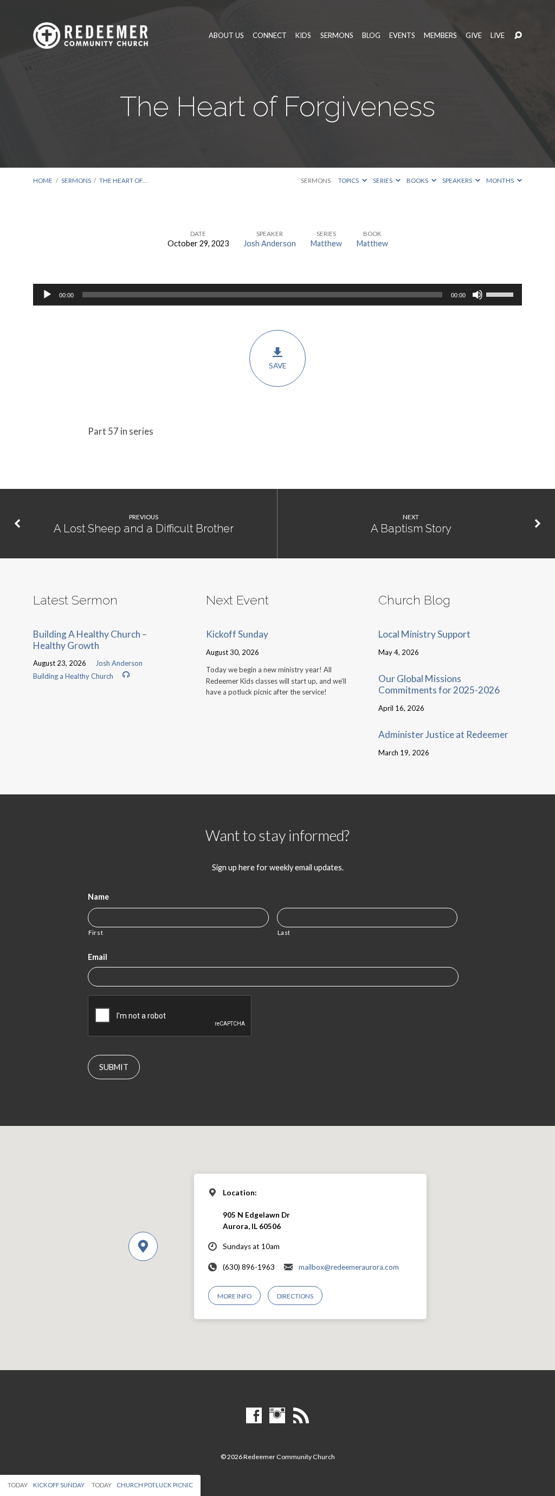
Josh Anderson (269, 243)
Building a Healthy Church (73, 676)
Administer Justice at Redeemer (443, 734)
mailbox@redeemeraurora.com (349, 1267)
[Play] (47, 294)
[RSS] (301, 1416)
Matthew (326, 243)
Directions (295, 1296)
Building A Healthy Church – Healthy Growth (90, 639)
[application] (277, 294)
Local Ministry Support (424, 634)
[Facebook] (254, 1416)
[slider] (501, 293)
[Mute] (477, 294)
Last (284, 932)
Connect (270, 35)
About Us (226, 35)
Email (97, 957)
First (95, 932)
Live (498, 35)
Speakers (457, 180)
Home (43, 180)
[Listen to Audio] (126, 674)
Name (98, 896)
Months (500, 180)
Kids (303, 35)
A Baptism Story (411, 528)
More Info (234, 1296)
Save (277, 365)
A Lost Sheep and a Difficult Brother (144, 528)
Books (417, 180)
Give (474, 35)
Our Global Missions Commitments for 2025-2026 (439, 684)
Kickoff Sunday (237, 634)
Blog (371, 35)
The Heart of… (123, 180)
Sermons (336, 35)
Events (402, 35)
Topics (349, 180)
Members (440, 35)
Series (383, 180)
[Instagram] (277, 1416)
